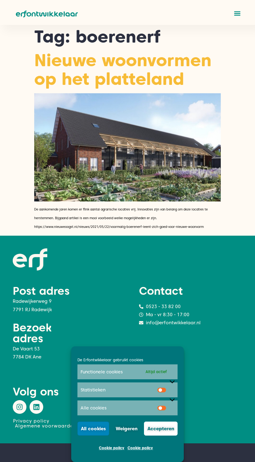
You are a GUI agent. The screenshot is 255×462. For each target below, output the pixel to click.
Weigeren (126, 429)
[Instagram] (19, 407)
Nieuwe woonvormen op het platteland (122, 69)
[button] (237, 13)
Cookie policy (111, 448)
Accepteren (160, 429)
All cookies (93, 429)
